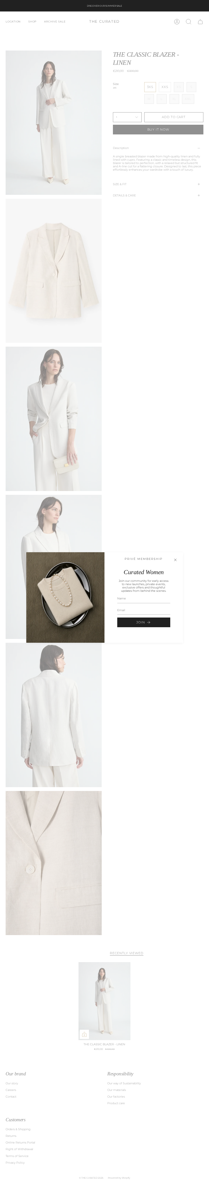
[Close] (175, 559)
